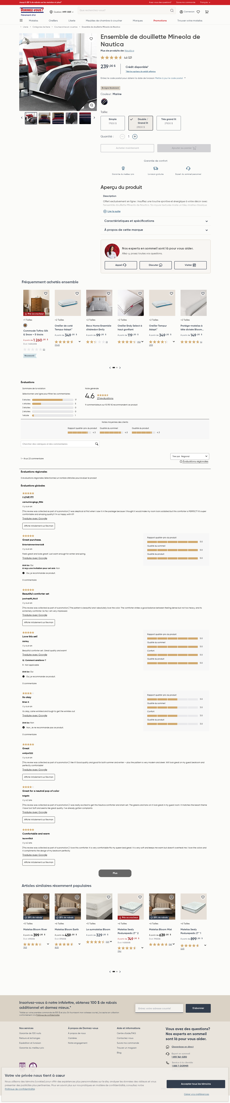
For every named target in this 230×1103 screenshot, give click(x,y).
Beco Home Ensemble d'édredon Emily (98, 328)
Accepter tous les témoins (196, 1084)
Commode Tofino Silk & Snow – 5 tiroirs (35, 333)
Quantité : (107, 136)
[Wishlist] (198, 12)
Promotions (160, 21)
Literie (72, 21)
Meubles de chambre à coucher (104, 21)
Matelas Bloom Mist (160, 929)
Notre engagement (77, 1043)
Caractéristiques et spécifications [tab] (129, 221)
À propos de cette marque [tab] (123, 230)
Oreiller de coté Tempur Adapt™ (64, 328)
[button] (94, 117)
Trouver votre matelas (189, 21)
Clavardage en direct (183, 1047)
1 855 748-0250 (179, 1057)
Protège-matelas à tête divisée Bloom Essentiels (191, 328)
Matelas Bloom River (35, 929)
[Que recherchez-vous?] (172, 10)
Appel (118, 265)
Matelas (33, 21)
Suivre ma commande (128, 1043)
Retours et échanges (29, 1038)
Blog (119, 1053)
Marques (138, 21)
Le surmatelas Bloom (98, 929)
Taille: (104, 112)
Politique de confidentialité (47, 1015)
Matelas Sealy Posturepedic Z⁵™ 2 (128, 931)
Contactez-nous (125, 1038)
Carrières (72, 1038)
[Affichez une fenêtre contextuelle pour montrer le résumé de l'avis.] (79, 342)
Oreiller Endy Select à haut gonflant (130, 328)
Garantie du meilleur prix (31, 1048)
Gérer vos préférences (196, 1094)
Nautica (129, 51)
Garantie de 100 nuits (30, 1033)
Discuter (153, 265)
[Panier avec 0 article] (207, 12)
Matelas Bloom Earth (67, 929)
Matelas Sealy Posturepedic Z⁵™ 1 (191, 931)
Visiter (188, 265)
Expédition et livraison (30, 1043)
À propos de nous (77, 1033)
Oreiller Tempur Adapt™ (158, 328)
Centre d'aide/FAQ (126, 1033)
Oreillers (53, 21)
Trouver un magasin (127, 1048)
